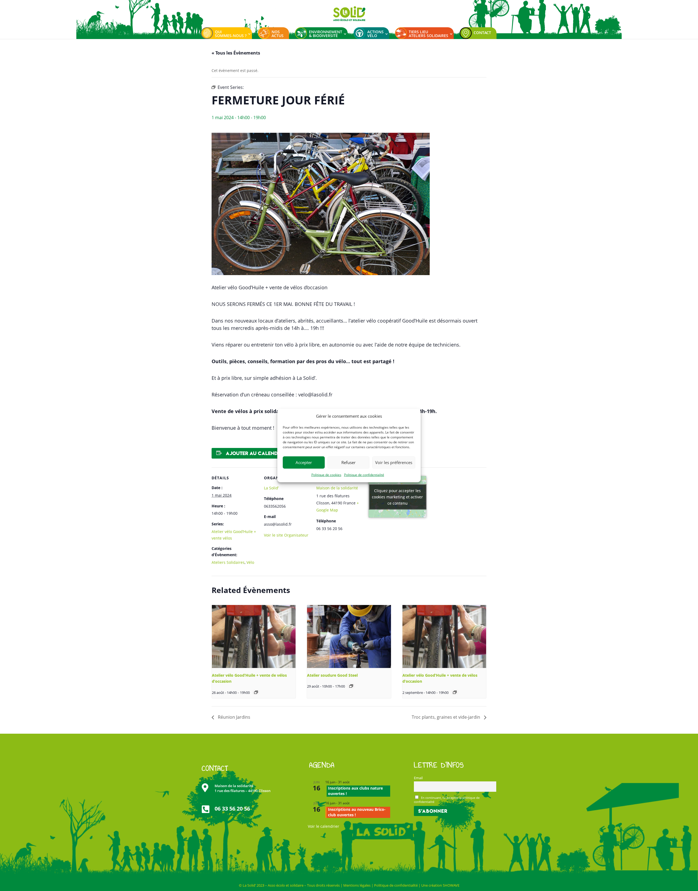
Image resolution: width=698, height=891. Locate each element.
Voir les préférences (393, 462)
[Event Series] (256, 692)
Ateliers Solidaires (228, 562)
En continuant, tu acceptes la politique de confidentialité (447, 800)
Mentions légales (357, 885)
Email (418, 778)
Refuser (348, 462)
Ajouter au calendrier (257, 453)
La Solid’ (271, 487)
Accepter (304, 462)
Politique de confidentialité (364, 474)
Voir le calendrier (323, 826)
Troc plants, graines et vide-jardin (446, 717)
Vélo (250, 562)
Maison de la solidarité (337, 487)
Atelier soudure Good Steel (332, 675)
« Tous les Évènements (236, 53)
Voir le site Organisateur (286, 535)
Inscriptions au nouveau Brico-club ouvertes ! (357, 812)
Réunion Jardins (233, 717)
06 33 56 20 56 (232, 808)
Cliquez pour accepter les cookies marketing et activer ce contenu (397, 497)
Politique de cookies (326, 474)
